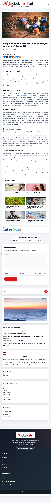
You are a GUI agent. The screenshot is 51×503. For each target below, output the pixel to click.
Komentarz (8, 254)
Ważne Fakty (6, 390)
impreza (38, 356)
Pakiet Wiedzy (7, 392)
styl (14, 364)
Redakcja (6, 460)
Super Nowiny (7, 389)
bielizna (5, 356)
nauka (7, 362)
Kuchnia (6, 41)
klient (9, 359)
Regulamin (6, 477)
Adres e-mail (23, 273)
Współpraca (7, 467)
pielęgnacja (26, 362)
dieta (25, 357)
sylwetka (25, 364)
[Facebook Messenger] (17, 57)
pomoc (31, 362)
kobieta (13, 359)
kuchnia (25, 359)
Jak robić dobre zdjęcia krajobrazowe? (26, 237)
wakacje (29, 364)
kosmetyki (17, 359)
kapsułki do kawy (27, 114)
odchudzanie (15, 362)
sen (4, 364)
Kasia (4, 331)
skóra (6, 364)
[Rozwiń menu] (48, 4)
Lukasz (5, 336)
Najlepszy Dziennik (8, 387)
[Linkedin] (10, 57)
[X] (7, 57)
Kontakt (6, 464)
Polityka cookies (8, 484)
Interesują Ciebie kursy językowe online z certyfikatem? (23, 331)
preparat (35, 362)
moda (4, 362)
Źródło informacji (7, 396)
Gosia (4, 333)
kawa (5, 359)
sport (10, 364)
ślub (38, 364)
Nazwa (7, 273)
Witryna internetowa (39, 273)
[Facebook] (4, 57)
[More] (20, 57)
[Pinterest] (12, 57)
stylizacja (18, 364)
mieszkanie (42, 359)
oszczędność (21, 362)
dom (28, 356)
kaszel (46, 356)
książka (22, 359)
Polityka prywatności (9, 481)
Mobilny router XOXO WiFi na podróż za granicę (23, 340)
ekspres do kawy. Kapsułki (24, 95)
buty (15, 356)
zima (36, 364)
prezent (40, 362)
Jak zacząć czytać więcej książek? (17, 333)
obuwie (10, 362)
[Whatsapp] (15, 57)
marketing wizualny (35, 359)
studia (12, 364)
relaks (45, 362)
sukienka (21, 364)
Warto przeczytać (10, 383)
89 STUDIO (6, 340)
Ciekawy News (7, 399)
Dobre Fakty (6, 394)
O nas (5, 457)
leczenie (29, 359)
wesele (33, 364)
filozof (7, 49)
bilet (8, 356)
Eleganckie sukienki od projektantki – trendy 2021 (25, 240)
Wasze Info (6, 397)
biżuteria (12, 356)
